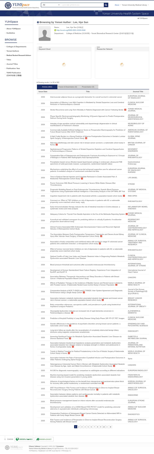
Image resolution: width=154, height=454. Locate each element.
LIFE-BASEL (132, 178)
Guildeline (10, 33)
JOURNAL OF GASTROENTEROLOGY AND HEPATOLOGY (137, 228)
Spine (130, 359)
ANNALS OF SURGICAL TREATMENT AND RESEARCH (137, 242)
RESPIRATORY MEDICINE (134, 220)
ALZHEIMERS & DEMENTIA (134, 312)
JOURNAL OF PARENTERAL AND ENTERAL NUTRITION (136, 345)
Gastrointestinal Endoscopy (134, 163)
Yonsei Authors (12, 51)
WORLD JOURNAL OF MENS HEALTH (136, 284)
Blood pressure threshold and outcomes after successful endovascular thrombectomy (82, 265)
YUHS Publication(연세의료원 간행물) (14, 74)
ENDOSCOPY (133, 331)
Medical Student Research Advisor (18, 55)
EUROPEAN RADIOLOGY (138, 370)
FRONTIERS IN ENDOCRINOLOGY (135, 376)
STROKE (131, 184)
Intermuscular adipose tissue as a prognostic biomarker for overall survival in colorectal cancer (86, 97)
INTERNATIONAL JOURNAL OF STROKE (137, 265)
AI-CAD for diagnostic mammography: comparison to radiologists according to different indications (87, 370)
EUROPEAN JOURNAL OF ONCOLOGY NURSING (136, 170)
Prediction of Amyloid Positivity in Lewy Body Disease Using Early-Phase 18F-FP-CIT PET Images (87, 318)
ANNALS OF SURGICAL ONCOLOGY (137, 389)
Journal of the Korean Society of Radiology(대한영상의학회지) (137, 291)
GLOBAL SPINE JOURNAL (134, 137)
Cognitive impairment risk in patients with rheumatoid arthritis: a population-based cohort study (86, 196)
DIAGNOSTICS (133, 414)
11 (107, 426)
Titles (8, 60)
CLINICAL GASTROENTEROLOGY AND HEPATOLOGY (137, 257)
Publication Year (13, 68)
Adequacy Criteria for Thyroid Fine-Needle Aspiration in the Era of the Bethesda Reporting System (87, 214)
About (117, 5)
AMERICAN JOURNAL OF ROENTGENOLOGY (138, 131)
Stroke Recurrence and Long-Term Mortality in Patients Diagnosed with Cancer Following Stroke (86, 110)
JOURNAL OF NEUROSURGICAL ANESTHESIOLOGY (135, 117)
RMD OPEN (132, 196)
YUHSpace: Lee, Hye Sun (22, 5)
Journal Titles (12, 64)
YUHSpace (143, 18)
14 (110, 426)
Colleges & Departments (16, 47)
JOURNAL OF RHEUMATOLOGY (135, 156)
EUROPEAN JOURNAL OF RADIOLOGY (136, 97)
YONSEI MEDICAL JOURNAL (135, 110)
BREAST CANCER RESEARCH (135, 299)
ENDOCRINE (133, 395)
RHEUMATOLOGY (135, 201)
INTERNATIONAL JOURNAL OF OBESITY (137, 305)
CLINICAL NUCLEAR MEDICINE (136, 103)
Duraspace (60, 446)
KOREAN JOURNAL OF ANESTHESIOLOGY (137, 382)
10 (104, 427)
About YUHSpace (13, 29)
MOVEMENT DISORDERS (133, 150)
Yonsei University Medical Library (134, 5)
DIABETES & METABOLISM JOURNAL (137, 337)
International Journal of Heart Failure (136, 271)
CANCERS (132, 277)
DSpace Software (34, 446)
